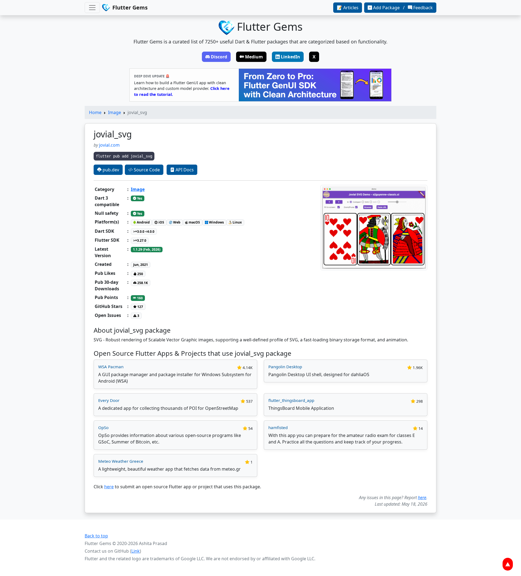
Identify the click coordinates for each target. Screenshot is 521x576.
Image (114, 112)
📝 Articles (347, 8)
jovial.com (109, 145)
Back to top (96, 536)
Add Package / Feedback (403, 8)
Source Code (146, 170)
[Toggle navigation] (92, 7)
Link (135, 551)
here (109, 487)
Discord (219, 57)
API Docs (184, 170)
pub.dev (110, 170)
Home (95, 112)
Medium (254, 57)
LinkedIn (290, 57)
